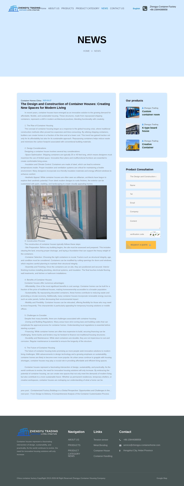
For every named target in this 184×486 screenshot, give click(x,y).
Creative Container (147, 146)
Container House (102, 450)
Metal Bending (100, 445)
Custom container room (151, 113)
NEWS (104, 8)
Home (43, 8)
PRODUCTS (67, 8)
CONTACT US (117, 8)
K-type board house (149, 129)
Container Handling (103, 456)
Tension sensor (101, 440)
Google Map (162, 478)
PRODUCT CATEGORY (87, 8)
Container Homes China (31, 100)
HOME (86, 51)
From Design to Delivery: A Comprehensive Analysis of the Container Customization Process (70, 394)
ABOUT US (53, 8)
